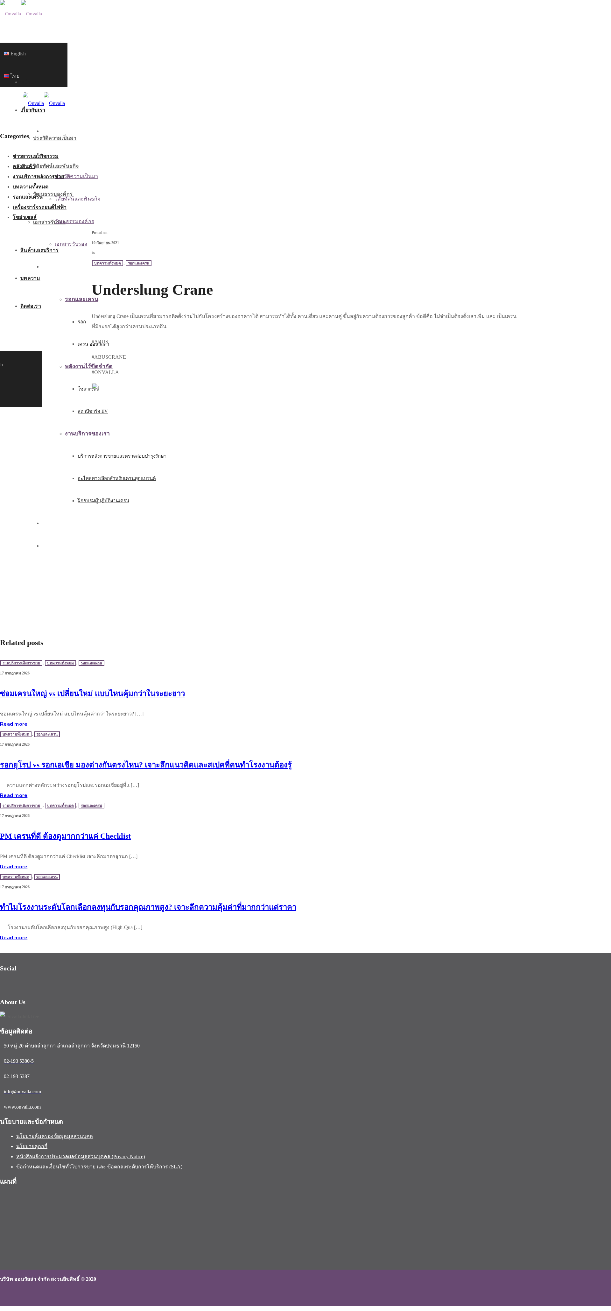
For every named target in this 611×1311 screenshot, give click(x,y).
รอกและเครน (28, 197)
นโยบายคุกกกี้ (31, 1146)
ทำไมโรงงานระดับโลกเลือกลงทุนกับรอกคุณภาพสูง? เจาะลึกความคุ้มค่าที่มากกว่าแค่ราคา (148, 907)
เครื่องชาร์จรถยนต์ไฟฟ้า (40, 207)
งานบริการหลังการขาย (38, 176)
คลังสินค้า (24, 166)
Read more (13, 724)
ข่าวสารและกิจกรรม (36, 156)
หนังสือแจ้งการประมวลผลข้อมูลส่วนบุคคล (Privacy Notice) (80, 1156)
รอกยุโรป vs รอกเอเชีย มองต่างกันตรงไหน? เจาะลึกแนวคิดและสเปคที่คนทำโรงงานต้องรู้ (146, 765)
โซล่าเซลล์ (25, 217)
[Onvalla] (21, 14)
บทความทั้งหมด (30, 186)
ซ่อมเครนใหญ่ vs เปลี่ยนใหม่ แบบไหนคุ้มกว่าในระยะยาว (92, 693)
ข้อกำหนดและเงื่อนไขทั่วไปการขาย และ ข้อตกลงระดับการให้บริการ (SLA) (99, 1166)
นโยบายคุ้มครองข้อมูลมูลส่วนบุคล (54, 1136)
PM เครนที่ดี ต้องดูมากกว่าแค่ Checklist (65, 836)
